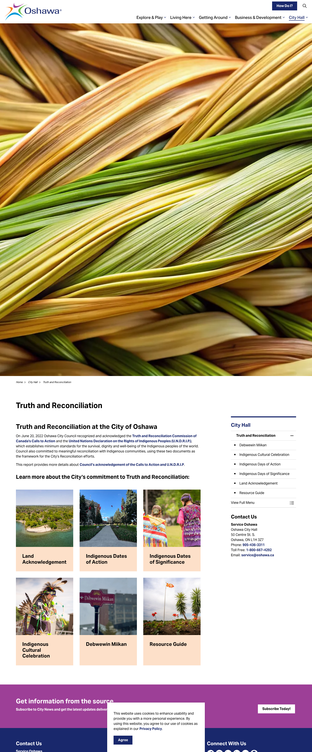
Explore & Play (149, 17)
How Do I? (285, 6)
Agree (123, 740)
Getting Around (213, 17)
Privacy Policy (150, 729)
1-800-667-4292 (259, 550)
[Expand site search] (304, 6)
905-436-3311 (254, 545)
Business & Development (258, 17)
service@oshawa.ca (257, 555)
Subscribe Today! (276, 709)
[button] (259, 502)
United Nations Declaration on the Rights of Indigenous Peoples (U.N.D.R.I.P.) (130, 441)
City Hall (297, 17)
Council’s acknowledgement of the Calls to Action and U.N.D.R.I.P (132, 464)
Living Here (180, 17)
